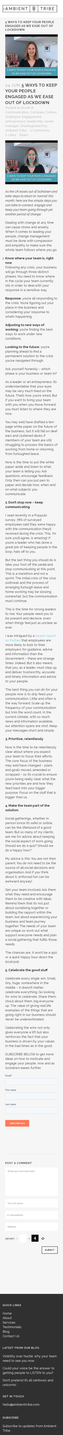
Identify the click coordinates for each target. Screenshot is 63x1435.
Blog (6, 1331)
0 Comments (40, 130)
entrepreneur (15, 121)
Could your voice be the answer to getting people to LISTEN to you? (28, 1370)
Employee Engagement (23, 117)
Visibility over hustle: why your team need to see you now (30, 1358)
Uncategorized (31, 126)
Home (7, 1313)
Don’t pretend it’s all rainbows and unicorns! (28, 1382)
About (7, 1318)
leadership (35, 121)
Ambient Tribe (16, 130)
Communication (17, 112)
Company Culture (43, 112)
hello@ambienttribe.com (21, 1404)
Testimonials (12, 1327)
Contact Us (11, 1336)
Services (9, 1322)
